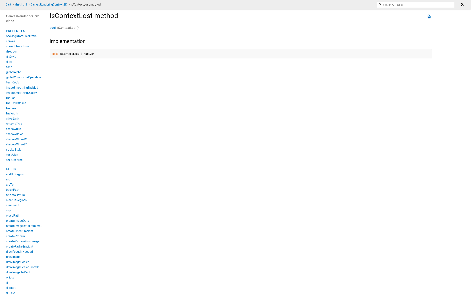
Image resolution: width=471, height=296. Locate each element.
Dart (8, 4)
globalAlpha (13, 72)
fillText (10, 293)
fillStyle (11, 56)
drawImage (13, 257)
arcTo (10, 184)
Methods (14, 169)
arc (8, 179)
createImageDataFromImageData (28, 226)
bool (53, 27)
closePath (13, 215)
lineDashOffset (16, 103)
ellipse (10, 277)
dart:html (21, 4)
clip (8, 210)
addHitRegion (15, 174)
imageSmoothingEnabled (22, 87)
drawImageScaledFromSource (25, 267)
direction (11, 51)
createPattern (15, 236)
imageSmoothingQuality (21, 93)
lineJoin (11, 108)
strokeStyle (14, 149)
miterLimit (12, 118)
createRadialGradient (19, 246)
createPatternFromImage (23, 241)
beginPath (12, 189)
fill (7, 282)
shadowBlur (13, 129)
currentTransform (17, 46)
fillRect (11, 288)
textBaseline (14, 160)
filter (9, 62)
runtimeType (14, 124)
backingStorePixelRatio (21, 36)
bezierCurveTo (15, 195)
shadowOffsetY (16, 144)
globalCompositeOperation (23, 77)
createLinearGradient (19, 231)
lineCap (10, 98)
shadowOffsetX (16, 139)
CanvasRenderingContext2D (49, 4)
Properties (15, 31)
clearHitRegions (16, 200)
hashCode (12, 82)
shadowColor (14, 134)
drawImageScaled (17, 262)
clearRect (12, 205)
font (9, 67)
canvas (10, 41)
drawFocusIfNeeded (19, 251)
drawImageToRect (18, 272)
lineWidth (12, 113)
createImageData (17, 220)
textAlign (12, 154)
